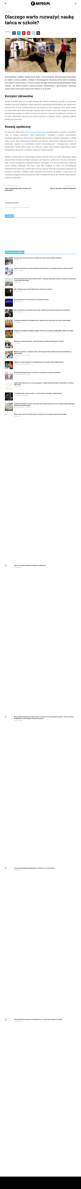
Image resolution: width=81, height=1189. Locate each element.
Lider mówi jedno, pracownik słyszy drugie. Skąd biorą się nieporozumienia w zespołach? (42, 310)
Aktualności (9, 12)
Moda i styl (17, 386)
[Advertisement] (40, 234)
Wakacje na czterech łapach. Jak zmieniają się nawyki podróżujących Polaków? (39, 341)
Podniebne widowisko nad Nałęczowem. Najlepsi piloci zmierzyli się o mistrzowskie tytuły (42, 320)
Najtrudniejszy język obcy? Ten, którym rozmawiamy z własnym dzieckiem (37, 372)
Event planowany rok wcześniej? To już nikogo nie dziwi (31, 299)
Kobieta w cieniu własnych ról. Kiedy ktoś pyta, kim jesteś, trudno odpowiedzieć (39, 362)
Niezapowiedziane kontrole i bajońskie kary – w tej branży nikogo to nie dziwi (38, 1019)
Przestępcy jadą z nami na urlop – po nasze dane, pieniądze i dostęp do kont (38, 393)
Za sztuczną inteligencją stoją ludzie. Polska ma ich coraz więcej (34, 868)
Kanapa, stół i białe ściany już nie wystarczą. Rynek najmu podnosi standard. (38, 258)
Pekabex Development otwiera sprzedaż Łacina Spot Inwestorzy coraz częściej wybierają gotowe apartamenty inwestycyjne (44, 404)
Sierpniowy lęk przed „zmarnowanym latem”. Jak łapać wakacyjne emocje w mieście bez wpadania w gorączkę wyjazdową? (45, 279)
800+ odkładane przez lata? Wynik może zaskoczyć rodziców (33, 289)
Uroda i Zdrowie (18, 270)
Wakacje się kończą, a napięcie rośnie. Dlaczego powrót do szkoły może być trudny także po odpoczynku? (42, 352)
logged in (15, 207)
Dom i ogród (17, 259)
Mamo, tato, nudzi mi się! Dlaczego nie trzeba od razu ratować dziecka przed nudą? (40, 414)
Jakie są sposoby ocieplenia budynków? (63, 188)
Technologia (25, 395)
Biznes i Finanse (18, 291)
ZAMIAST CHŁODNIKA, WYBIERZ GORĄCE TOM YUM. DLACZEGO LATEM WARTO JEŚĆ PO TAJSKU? (43, 331)
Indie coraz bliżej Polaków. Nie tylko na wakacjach (30, 565)
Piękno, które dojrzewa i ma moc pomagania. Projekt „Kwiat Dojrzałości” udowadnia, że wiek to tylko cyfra (43, 383)
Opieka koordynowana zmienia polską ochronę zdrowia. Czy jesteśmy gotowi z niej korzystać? (43, 268)
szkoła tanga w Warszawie (35, 132)
